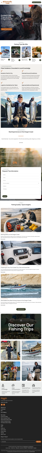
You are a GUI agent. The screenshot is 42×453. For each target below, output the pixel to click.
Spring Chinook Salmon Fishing (24, 60)
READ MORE (3, 239)
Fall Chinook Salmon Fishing (6, 422)
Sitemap (2, 432)
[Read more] (9, 59)
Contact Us (3, 428)
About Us (3, 407)
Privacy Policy (3, 431)
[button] (1, 2)
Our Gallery (4, 412)
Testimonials (3, 409)
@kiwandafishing (21, 332)
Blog (1, 410)
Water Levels (3, 434)
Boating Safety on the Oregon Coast (10, 234)
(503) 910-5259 (32, 451)
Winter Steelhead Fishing (13, 60)
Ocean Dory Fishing (3, 60)
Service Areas (3, 429)
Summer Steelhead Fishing (34, 60)
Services (3, 415)
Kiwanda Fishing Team (5, 232)
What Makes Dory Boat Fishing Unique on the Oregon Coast (16, 300)
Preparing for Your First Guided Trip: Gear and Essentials (15, 267)
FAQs (2, 426)
